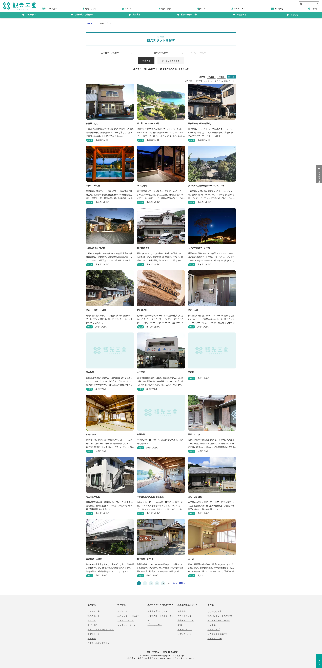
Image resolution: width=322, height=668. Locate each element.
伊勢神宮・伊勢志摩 (84, 14)
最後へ (182, 583)
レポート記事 (94, 611)
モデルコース (94, 634)
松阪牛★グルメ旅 (189, 14)
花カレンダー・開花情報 (128, 616)
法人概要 (181, 611)
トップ (89, 23)
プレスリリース (155, 624)
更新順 (211, 76)
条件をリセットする (171, 60)
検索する (146, 60)
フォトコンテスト (125, 620)
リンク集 (212, 625)
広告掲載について (185, 620)
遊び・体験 (93, 625)
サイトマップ (214, 629)
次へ (175, 583)
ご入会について (184, 616)
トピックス (31, 14)
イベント (92, 620)
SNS (179, 625)
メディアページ (184, 634)
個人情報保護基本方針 (218, 634)
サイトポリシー (215, 639)
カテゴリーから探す (110, 52)
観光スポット (94, 616)
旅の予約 (92, 639)
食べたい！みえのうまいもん (101, 629)
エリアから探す (161, 52)
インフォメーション (126, 625)
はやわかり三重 (215, 611)
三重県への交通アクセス (99, 643)
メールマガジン (184, 629)
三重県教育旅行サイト (158, 611)
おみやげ (294, 14)
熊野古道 (136, 14)
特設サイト (242, 14)
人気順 (221, 76)
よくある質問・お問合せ (219, 620)
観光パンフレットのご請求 (220, 616)
